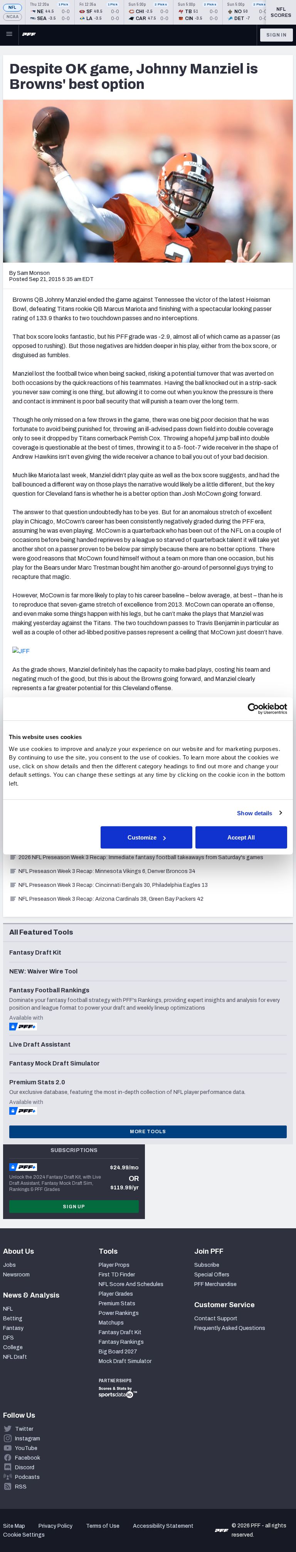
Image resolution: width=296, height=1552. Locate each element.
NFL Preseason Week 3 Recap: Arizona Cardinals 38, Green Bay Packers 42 (111, 899)
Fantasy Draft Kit (120, 1332)
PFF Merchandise (215, 1284)
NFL (12, 7)
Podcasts (27, 1477)
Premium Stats (117, 1303)
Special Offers (211, 1275)
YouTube (26, 1448)
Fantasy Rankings (121, 1342)
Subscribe (206, 1265)
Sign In (276, 35)
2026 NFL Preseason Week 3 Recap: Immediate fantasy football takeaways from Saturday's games (140, 857)
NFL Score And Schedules (131, 1284)
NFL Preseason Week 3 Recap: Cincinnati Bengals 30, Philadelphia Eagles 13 (113, 885)
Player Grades (116, 1294)
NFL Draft (15, 1357)
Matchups (111, 1323)
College (13, 1347)
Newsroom (16, 1275)
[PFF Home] (29, 35)
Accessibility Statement (163, 1526)
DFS (8, 1338)
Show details (254, 812)
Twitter (24, 1429)
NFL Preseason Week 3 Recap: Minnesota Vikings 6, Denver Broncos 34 (106, 871)
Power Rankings (119, 1313)
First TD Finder (117, 1275)
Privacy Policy (55, 1526)
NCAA (12, 17)
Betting (12, 1318)
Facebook (27, 1458)
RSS (21, 1487)
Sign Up (74, 1206)
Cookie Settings (24, 1535)
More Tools (148, 1131)
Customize (142, 837)
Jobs (9, 1265)
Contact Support (215, 1318)
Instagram (27, 1439)
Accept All (241, 837)
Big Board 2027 (118, 1352)
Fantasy (13, 1328)
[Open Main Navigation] (9, 35)
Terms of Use (102, 1526)
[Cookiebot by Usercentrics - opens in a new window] (253, 709)
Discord (24, 1467)
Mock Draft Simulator (125, 1361)
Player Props (114, 1265)
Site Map (14, 1526)
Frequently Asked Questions (229, 1328)
